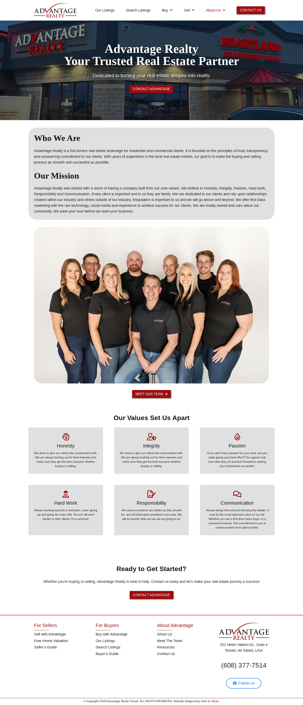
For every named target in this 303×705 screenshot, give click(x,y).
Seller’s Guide (45, 647)
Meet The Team (169, 641)
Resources (165, 647)
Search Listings (108, 647)
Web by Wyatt (210, 701)
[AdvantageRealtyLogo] (55, 10)
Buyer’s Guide (107, 654)
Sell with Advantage (50, 634)
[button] (171, 10)
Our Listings (105, 641)
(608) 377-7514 (243, 665)
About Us (164, 634)
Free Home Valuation (51, 641)
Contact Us (166, 654)
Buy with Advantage (112, 634)
